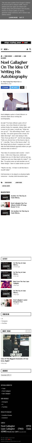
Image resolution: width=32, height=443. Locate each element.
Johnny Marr (17, 56)
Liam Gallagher (6, 186)
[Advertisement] (16, 23)
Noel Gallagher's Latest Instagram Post (20, 301)
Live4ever (5, 418)
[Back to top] (27, 438)
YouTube (4, 323)
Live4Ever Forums (7, 415)
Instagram (4, 321)
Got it (21, 17)
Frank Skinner (8, 56)
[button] (6, 49)
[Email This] (22, 87)
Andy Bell (21, 432)
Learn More (13, 17)
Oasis (3, 388)
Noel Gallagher (6, 391)
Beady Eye (10, 432)
